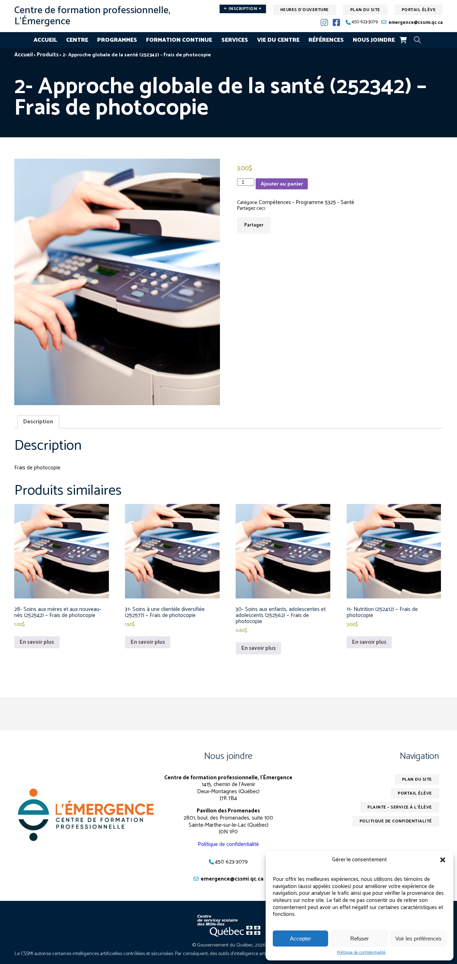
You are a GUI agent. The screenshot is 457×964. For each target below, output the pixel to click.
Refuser (359, 938)
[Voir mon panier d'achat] (403, 40)
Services (234, 40)
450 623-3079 (365, 22)
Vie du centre (278, 40)
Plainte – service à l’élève (399, 807)
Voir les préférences (418, 938)
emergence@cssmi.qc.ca (415, 22)
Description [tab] (38, 421)
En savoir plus (37, 642)
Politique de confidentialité (361, 952)
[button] (442, 859)
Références (326, 40)
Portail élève (419, 9)
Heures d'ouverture (304, 9)
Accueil (45, 40)
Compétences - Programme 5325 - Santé (306, 202)
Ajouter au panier (282, 184)
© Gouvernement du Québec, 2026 (228, 945)
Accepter (300, 938)
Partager (253, 225)
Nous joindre (374, 40)
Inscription (242, 9)
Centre (77, 40)
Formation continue (179, 40)
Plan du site (365, 9)
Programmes (117, 40)
